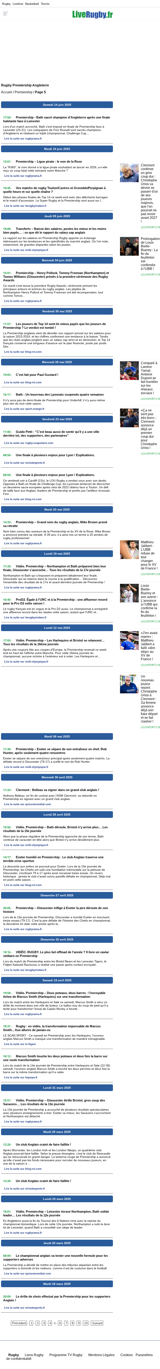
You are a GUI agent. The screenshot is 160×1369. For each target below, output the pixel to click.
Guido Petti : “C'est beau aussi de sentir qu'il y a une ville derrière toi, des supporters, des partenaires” (51, 433)
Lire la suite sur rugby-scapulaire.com (28, 443)
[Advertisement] (80, 49)
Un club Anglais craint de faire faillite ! (43, 1144)
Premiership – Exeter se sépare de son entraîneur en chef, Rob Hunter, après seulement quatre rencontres (55, 751)
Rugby (6, 3)
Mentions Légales (101, 1355)
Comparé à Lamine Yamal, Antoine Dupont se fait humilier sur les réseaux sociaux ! (149, 378)
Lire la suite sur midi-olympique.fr (26, 250)
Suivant (97, 1323)
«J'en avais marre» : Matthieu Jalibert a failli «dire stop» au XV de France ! (149, 646)
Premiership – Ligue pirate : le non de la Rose (49, 161)
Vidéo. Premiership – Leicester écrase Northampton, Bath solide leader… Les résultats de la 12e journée (56, 1213)
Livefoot (18, 3)
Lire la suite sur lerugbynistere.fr (25, 205)
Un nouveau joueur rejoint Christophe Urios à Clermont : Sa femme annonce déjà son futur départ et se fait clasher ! (149, 699)
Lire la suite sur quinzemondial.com (27, 804)
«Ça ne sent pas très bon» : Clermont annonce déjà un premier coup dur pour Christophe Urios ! (149, 429)
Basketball (32, 3)
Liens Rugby (34, 1355)
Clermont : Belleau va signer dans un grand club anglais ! (57, 790)
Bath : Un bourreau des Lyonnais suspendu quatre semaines (60, 394)
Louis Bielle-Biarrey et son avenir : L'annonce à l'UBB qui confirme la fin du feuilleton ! (149, 600)
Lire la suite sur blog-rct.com (23, 351)
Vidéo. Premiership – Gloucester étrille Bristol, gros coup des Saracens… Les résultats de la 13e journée (54, 1102)
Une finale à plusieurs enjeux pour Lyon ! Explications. (55, 455)
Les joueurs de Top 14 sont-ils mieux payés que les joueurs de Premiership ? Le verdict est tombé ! (54, 325)
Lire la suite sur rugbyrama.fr (23, 138)
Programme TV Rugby (65, 1355)
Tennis (45, 3)
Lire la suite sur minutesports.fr (24, 462)
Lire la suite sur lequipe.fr (21, 1077)
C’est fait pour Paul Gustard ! (37, 374)
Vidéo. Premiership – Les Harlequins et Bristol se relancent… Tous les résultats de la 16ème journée (54, 642)
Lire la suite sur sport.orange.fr (24, 408)
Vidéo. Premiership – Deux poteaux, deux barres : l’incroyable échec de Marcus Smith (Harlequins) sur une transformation (54, 994)
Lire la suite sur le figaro (20, 1044)
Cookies (126, 1355)
